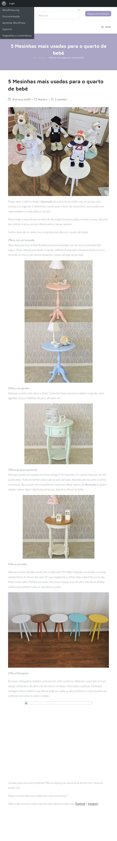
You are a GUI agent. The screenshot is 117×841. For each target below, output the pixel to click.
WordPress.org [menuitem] (10, 10)
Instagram (93, 803)
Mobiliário (42, 99)
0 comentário (61, 99)
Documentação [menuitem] (11, 16)
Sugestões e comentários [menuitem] (17, 35)
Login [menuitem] (12, 3)
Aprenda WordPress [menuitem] (13, 22)
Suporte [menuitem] (7, 29)
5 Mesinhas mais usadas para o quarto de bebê (66, 57)
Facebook (80, 803)
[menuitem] (4, 3)
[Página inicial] (34, 57)
